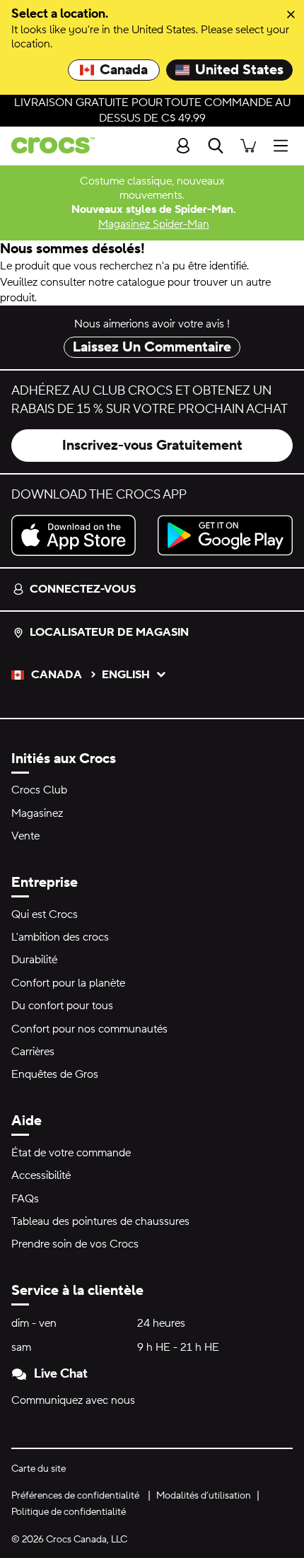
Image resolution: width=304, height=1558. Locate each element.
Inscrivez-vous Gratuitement (152, 445)
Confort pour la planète (68, 983)
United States (239, 70)
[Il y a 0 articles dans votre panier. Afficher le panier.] (248, 145)
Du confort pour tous (62, 1006)
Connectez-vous (83, 589)
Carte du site (38, 1469)
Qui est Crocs (44, 914)
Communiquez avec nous (73, 1400)
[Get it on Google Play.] (225, 535)
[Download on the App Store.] (78, 535)
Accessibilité (41, 1175)
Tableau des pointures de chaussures (100, 1221)
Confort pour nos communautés (89, 1029)
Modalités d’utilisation (203, 1495)
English (126, 675)
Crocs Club (39, 790)
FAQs (25, 1199)
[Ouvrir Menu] (284, 145)
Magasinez (37, 813)
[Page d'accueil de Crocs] (47, 145)
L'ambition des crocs (60, 937)
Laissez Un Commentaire (152, 347)
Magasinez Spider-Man (153, 224)
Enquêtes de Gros (54, 1074)
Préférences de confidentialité (75, 1495)
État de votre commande (71, 1153)
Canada (124, 70)
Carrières (32, 1052)
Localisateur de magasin (109, 632)
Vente (25, 836)
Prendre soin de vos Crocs (75, 1244)
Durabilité (34, 960)
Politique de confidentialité (68, 1512)
